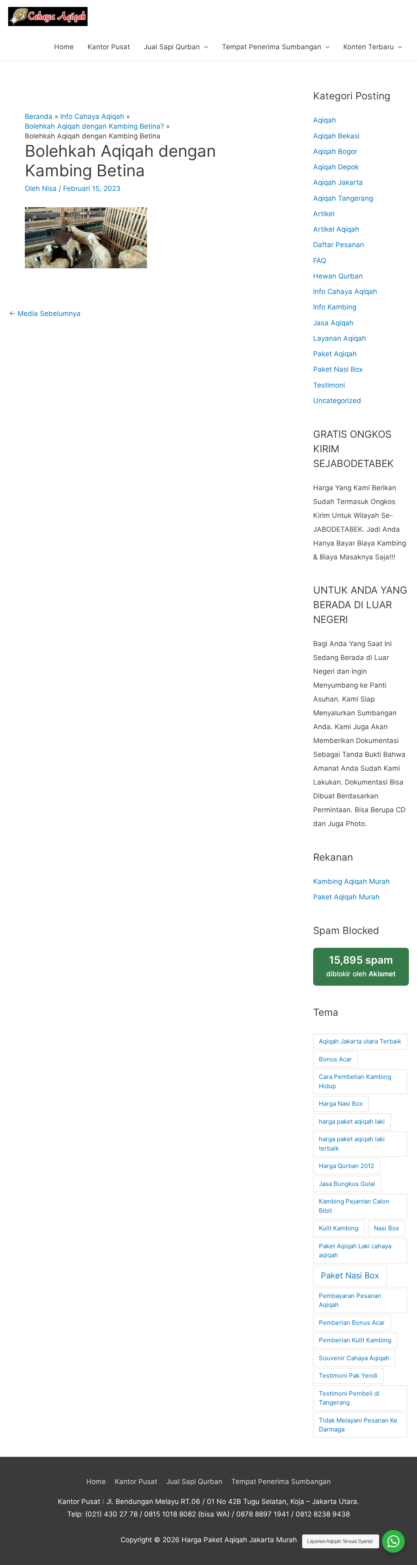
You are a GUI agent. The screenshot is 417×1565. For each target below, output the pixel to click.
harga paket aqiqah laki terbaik (352, 1143)
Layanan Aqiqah (339, 338)
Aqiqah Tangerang (343, 198)
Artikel (323, 214)
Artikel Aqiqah (336, 229)
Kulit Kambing (338, 1228)
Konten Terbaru (368, 47)
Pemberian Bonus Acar (352, 1322)
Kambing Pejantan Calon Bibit (354, 1205)
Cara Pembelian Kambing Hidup (355, 1081)
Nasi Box (386, 1228)
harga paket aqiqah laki (352, 1121)
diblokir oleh (360, 965)
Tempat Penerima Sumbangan (271, 47)
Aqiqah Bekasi (336, 136)
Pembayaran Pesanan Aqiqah (350, 1300)
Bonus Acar (335, 1059)
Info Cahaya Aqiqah (345, 291)
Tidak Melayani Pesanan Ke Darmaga (358, 1424)
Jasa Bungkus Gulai (347, 1184)
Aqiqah (324, 120)
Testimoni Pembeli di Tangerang (349, 1398)
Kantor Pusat (109, 47)
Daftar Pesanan (338, 245)
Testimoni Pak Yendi (348, 1375)
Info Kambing (334, 307)
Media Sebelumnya (45, 313)
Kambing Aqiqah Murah (351, 881)
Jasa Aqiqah (333, 323)
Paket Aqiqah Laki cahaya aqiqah (355, 1250)
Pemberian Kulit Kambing (355, 1340)
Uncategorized (337, 401)
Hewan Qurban (338, 276)
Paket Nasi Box (338, 369)
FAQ (319, 260)
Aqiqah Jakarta (338, 182)
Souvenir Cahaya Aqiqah (354, 1358)
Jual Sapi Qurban (172, 47)
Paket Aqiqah (335, 354)
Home (64, 47)
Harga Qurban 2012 (346, 1166)
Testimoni (329, 385)
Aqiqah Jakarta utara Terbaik (360, 1041)
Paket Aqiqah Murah (346, 897)
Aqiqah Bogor (335, 151)
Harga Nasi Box (341, 1103)
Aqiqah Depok (336, 167)
